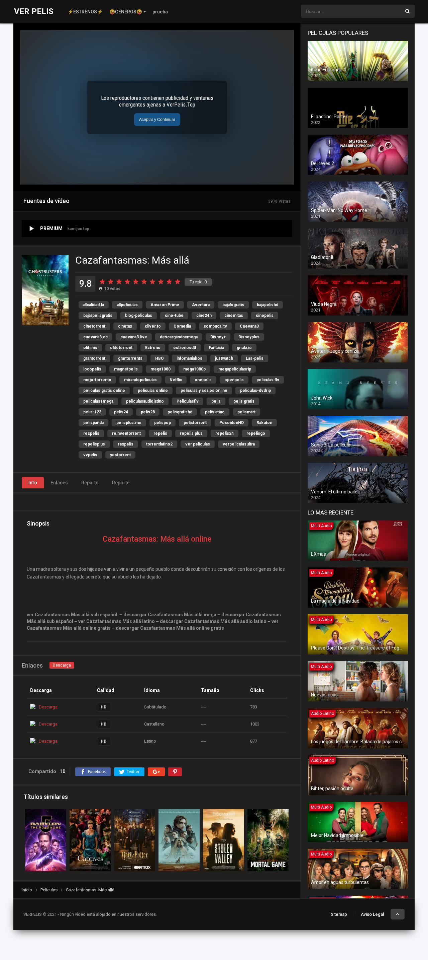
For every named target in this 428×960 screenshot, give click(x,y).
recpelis (91, 433)
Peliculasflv (188, 401)
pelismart (246, 412)
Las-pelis (254, 358)
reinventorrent (126, 433)
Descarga (62, 665)
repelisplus (94, 444)
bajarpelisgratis (97, 315)
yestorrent (120, 455)
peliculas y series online (204, 390)
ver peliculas (197, 444)
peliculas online (153, 390)
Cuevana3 (249, 326)
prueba (160, 11)
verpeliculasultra (239, 444)
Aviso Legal (372, 914)
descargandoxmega (179, 337)
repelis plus (191, 433)
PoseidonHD (231, 422)
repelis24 (224, 433)
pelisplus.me (128, 422)
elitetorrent (121, 347)
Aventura (201, 304)
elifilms (90, 347)
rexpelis (125, 444)
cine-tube (174, 315)
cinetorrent (94, 326)
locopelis (92, 369)
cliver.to (153, 326)
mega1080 (160, 369)
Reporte (120, 482)
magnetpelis (126, 369)
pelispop (162, 422)
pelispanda (93, 422)
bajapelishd (267, 304)
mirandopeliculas (140, 380)
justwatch (224, 358)
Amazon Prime (164, 304)
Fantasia (216, 347)
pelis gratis (243, 401)
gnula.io (244, 347)
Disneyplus (248, 337)
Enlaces (59, 482)
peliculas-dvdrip (255, 390)
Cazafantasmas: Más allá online (157, 539)
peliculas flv (267, 380)
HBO (159, 358)
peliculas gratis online (104, 390)
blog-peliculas (138, 315)
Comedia (182, 326)
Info (32, 482)
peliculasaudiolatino (145, 401)
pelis (216, 401)
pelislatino (215, 412)
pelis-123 (92, 412)
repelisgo (255, 433)
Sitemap (339, 914)
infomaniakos (189, 358)
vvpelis (90, 455)
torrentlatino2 (159, 444)
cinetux (125, 326)
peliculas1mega (98, 401)
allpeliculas (127, 304)
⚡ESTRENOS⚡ (85, 11)
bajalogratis (233, 304)
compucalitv (215, 326)
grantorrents (130, 358)
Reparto (90, 482)
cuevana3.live (133, 337)
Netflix (176, 380)
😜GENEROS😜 (125, 11)
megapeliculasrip (234, 369)
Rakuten (264, 422)
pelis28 (148, 412)
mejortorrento (97, 380)
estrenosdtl (184, 347)
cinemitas (233, 315)
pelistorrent (195, 422)
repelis (160, 433)
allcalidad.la (93, 304)
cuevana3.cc (95, 337)
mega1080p (194, 369)
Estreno (152, 347)
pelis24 (121, 412)
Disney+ (218, 337)
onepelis (203, 380)
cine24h (204, 315)
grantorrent (94, 358)
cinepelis (265, 315)
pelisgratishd (180, 412)
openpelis (234, 380)
